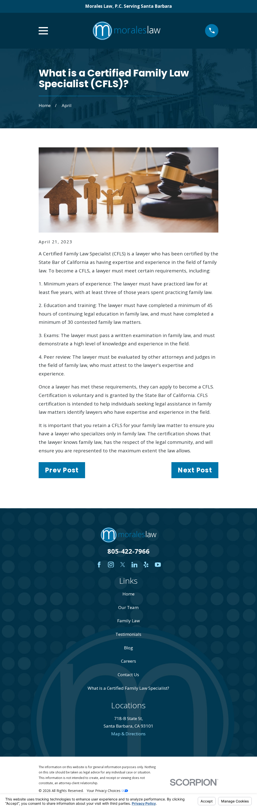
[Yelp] (146, 565)
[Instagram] (111, 565)
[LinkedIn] (135, 565)
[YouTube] (158, 565)
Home (128, 594)
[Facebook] (99, 565)
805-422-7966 (128, 551)
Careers (128, 661)
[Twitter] (123, 565)
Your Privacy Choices (104, 790)
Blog (128, 648)
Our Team (128, 607)
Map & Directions (128, 734)
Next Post (195, 470)
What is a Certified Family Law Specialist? (128, 688)
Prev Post (62, 470)
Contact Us (128, 674)
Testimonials (128, 634)
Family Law (128, 621)
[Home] (126, 30)
